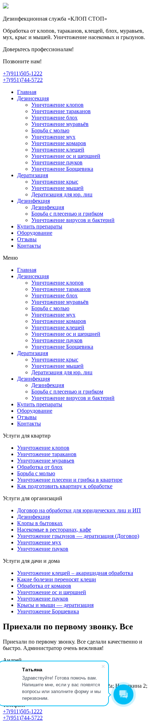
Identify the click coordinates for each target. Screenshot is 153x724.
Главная (26, 92)
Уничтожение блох (54, 118)
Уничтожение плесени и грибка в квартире (69, 480)
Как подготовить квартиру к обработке (64, 486)
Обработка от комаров (44, 586)
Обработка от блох (40, 467)
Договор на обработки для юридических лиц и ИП (79, 510)
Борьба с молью (50, 130)
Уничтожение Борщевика (62, 169)
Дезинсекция (33, 98)
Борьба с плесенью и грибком (67, 214)
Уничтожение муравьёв (60, 124)
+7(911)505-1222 (22, 73)
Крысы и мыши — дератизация (55, 605)
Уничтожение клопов (57, 105)
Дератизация (32, 175)
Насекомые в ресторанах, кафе (54, 530)
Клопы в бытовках (40, 523)
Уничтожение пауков (57, 162)
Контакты (29, 246)
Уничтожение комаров (58, 143)
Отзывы (27, 239)
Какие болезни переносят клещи (56, 579)
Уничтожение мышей (57, 188)
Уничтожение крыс (54, 182)
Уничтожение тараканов (61, 111)
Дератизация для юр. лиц (62, 194)
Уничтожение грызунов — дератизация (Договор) (78, 536)
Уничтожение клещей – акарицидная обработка (75, 573)
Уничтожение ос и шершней (65, 156)
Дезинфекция (33, 201)
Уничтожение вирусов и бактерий (73, 220)
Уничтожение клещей (57, 150)
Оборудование (34, 233)
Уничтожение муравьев (45, 461)
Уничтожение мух (53, 137)
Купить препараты (39, 226)
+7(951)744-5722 (23, 80)
